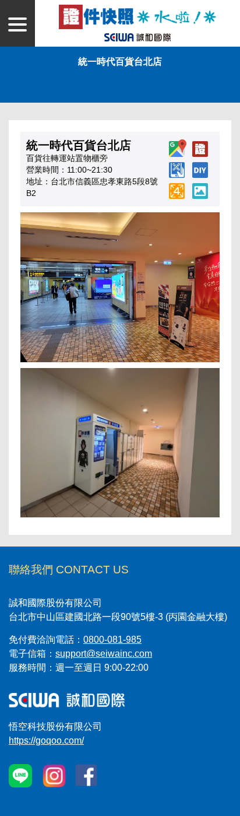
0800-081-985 (112, 640)
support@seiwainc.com (103, 654)
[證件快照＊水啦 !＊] (137, 16)
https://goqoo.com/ (46, 740)
